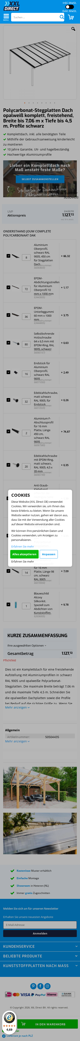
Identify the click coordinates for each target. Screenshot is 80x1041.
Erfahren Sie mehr (22, 546)
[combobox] (37, 17)
